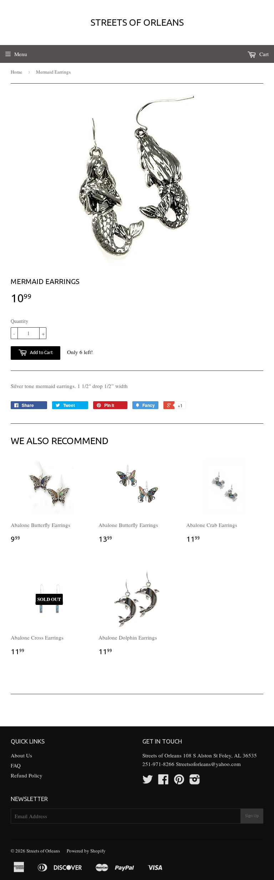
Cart (263, 54)
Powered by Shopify (86, 850)
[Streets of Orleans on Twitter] (147, 781)
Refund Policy (26, 775)
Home (16, 72)
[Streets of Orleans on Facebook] (163, 781)
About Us (21, 755)
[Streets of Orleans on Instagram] (194, 781)
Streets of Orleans (137, 22)
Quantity (19, 321)
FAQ (16, 765)
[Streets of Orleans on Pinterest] (179, 781)
